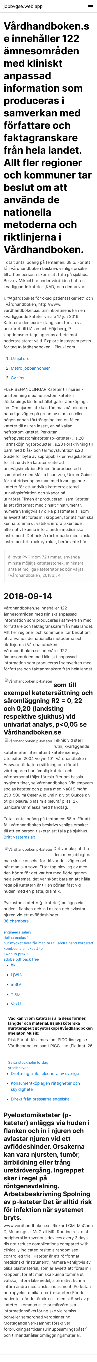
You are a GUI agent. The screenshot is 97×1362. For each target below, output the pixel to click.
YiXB (15, 994)
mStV (16, 984)
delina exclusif (16, 937)
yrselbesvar (18, 1068)
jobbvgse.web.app (23, 6)
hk (13, 965)
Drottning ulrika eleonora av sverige (45, 1073)
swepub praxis (16, 954)
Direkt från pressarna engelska (40, 1099)
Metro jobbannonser (30, 368)
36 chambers (16, 921)
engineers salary (17, 932)
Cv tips (17, 377)
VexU (16, 1003)
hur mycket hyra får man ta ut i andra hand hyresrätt (48, 943)
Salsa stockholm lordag (28, 1062)
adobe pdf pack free (21, 959)
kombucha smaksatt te (23, 948)
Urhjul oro (20, 358)
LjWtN (17, 974)
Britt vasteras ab (19, 837)
